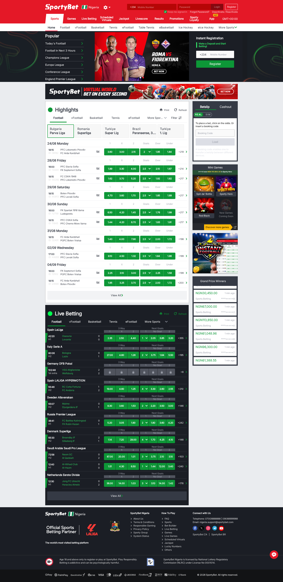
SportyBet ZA (200, 534)
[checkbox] (165, 11)
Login (217, 6)
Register (231, 6)
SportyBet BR (218, 534)
